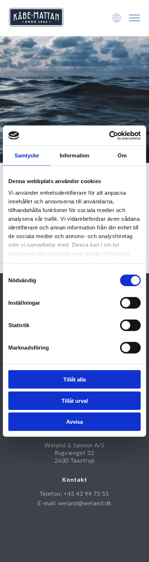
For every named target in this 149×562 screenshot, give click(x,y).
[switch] (130, 303)
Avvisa (74, 422)
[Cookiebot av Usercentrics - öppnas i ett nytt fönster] (109, 135)
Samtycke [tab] (26, 155)
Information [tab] (74, 155)
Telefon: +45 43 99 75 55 (74, 493)
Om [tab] (122, 155)
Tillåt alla (74, 379)
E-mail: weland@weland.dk (75, 502)
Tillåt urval (74, 400)
